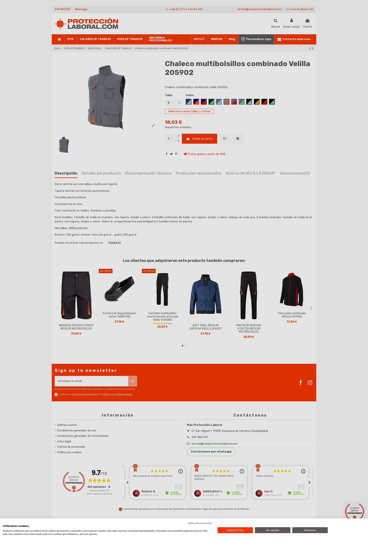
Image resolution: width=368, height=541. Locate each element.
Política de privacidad (200, 523)
